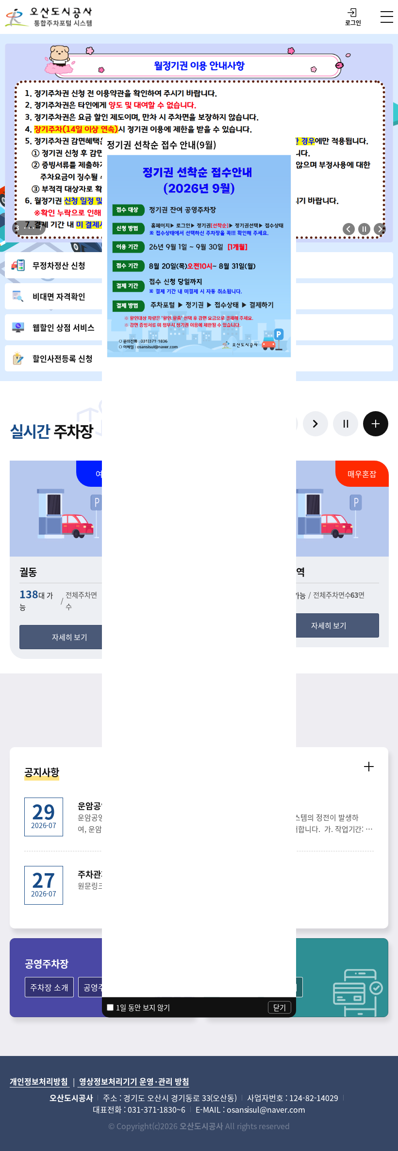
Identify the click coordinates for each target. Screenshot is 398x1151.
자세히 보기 (70, 637)
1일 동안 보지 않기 (142, 1007)
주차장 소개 (49, 987)
